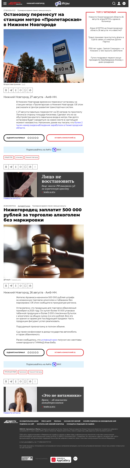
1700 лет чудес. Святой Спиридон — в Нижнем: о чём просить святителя (106, 50)
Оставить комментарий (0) (65, 138)
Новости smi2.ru (12, 198)
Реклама (57, 421)
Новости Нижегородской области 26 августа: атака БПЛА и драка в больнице (106, 19)
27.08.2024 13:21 (9, 10)
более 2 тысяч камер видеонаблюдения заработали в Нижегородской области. (49, 125)
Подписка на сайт (27, 424)
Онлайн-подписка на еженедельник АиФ (99, 421)
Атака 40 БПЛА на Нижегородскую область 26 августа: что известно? (106, 29)
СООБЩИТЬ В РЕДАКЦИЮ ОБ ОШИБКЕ (80, 424)
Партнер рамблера (41, 458)
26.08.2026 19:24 (10, 206)
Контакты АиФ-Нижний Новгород (50, 424)
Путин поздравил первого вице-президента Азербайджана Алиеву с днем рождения (106, 60)
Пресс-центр (46, 421)
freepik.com (16, 280)
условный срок (49, 340)
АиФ (23, 84)
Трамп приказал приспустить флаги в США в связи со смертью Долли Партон (106, 39)
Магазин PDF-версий (72, 421)
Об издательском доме (29, 421)
